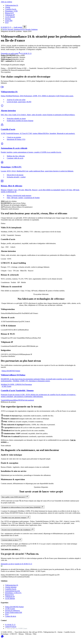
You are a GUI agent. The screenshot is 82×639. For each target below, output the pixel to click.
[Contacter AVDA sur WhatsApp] (2, 637)
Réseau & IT (9, 13)
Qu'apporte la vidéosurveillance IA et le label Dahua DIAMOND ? (22, 507)
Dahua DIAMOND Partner (14, 607)
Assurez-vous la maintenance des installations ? (17, 530)
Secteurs (8, 19)
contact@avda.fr (10, 626)
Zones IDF (8, 21)
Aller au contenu (6, 2)
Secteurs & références (12, 610)
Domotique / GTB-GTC (13, 593)
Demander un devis (7, 564)
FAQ (7, 22)
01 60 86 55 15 (6, 27)
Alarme (7, 7)
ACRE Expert (10, 609)
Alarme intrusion (10, 587)
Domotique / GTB (11, 11)
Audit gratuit (18, 27)
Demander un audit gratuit (9, 53)
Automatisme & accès (12, 591)
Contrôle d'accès (10, 9)
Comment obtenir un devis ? (10, 540)
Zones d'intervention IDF (13, 612)
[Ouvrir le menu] (25, 27)
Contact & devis (10, 616)
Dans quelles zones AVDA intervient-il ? (14, 497)
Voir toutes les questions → (10, 549)
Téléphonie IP (10, 15)
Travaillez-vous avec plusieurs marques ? (14, 517)
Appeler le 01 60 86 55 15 (23, 564)
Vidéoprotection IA (11, 5)
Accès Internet (10, 17)
